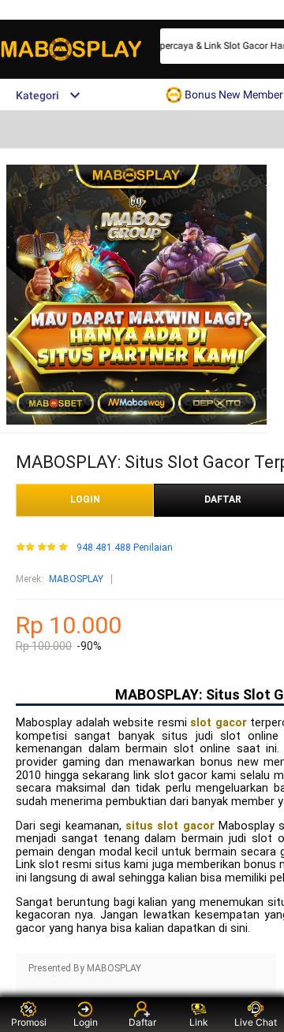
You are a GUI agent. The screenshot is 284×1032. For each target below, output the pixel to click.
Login (85, 1022)
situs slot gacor (170, 826)
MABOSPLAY (76, 579)
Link (198, 1022)
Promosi (29, 1022)
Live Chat (255, 1022)
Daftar (142, 1022)
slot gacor (218, 722)
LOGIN (85, 499)
